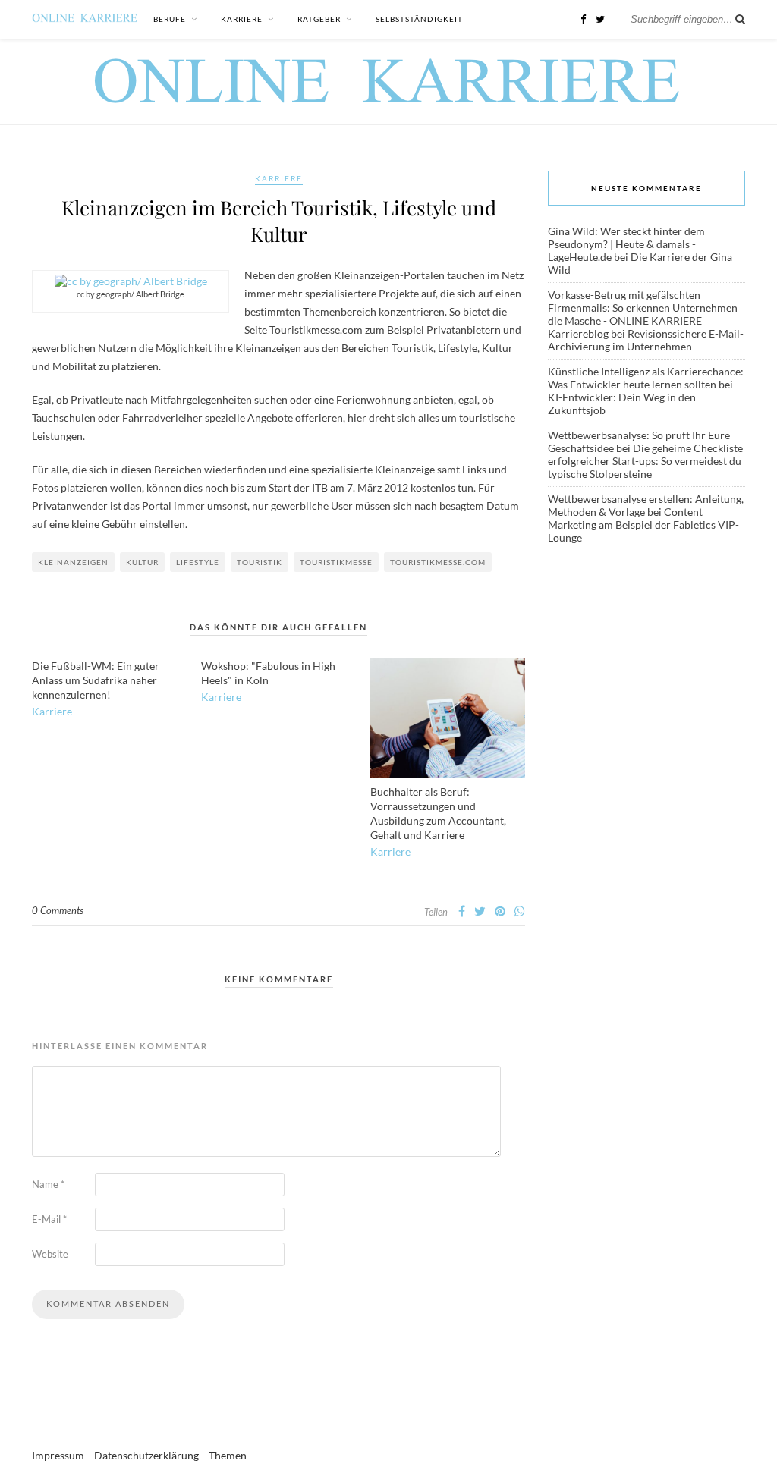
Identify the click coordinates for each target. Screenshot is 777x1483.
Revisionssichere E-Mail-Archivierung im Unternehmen (646, 340)
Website (50, 1254)
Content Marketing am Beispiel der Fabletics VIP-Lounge (643, 524)
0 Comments (57, 910)
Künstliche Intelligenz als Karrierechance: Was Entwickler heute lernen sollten (646, 378)
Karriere (242, 19)
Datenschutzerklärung (146, 1455)
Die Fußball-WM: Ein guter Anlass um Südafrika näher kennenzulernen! (95, 680)
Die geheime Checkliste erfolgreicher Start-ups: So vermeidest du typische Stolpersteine (645, 460)
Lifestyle (197, 562)
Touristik (259, 562)
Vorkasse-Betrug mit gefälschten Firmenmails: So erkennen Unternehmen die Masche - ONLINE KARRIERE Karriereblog (643, 314)
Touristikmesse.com (438, 562)
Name (48, 1184)
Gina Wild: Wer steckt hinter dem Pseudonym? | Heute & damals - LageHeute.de (626, 244)
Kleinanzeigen (73, 562)
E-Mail (49, 1219)
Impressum (58, 1455)
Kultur (142, 562)
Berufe (169, 19)
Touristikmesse (336, 562)
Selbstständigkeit (419, 19)
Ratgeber (319, 19)
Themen (228, 1455)
